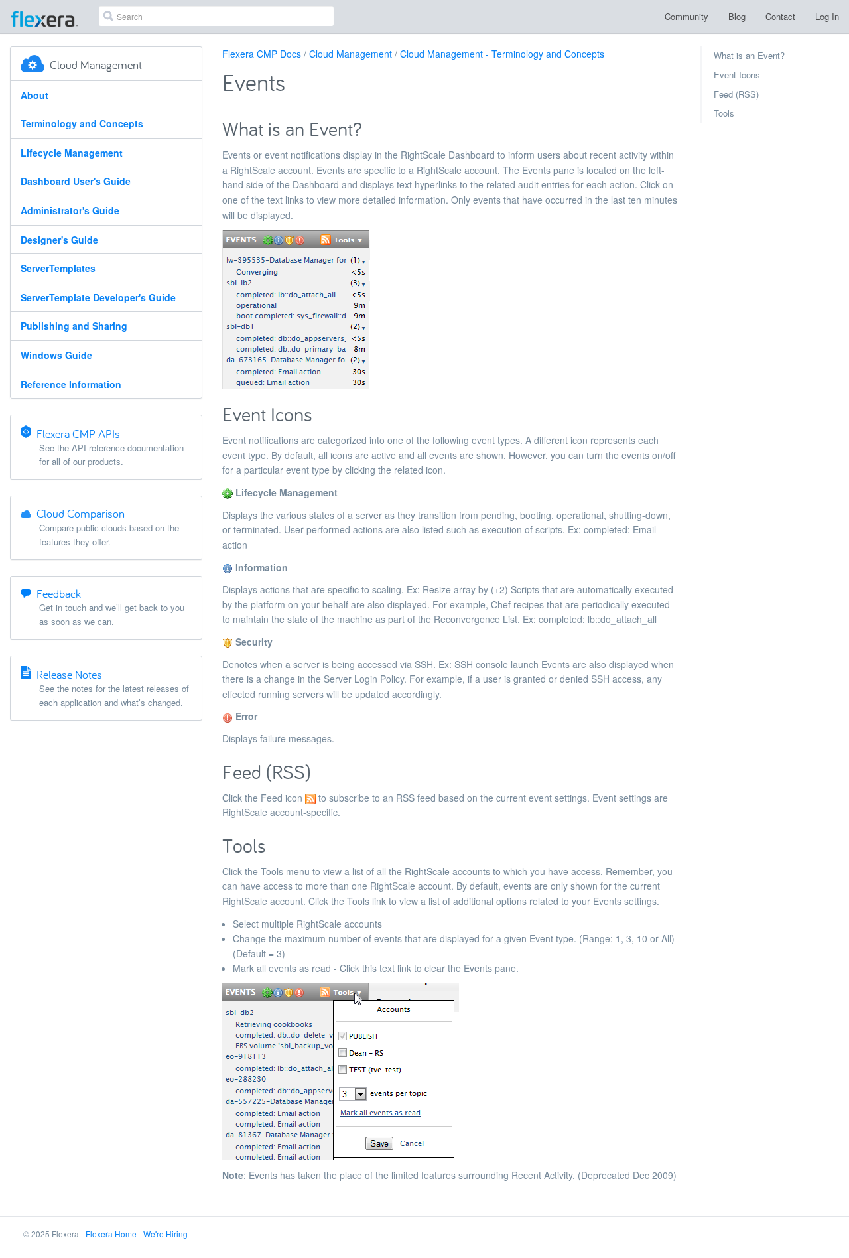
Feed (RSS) (736, 94)
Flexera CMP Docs (261, 53)
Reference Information (71, 384)
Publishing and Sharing (74, 325)
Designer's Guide (59, 239)
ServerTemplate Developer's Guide (98, 297)
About (34, 95)
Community (686, 16)
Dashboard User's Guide (76, 181)
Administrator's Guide (70, 210)
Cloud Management (350, 53)
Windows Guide (56, 355)
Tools (724, 113)
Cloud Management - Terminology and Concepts (502, 53)
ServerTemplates (58, 268)
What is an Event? (749, 55)
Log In (827, 16)
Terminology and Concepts (82, 123)
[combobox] (216, 16)
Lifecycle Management (72, 152)
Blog (737, 16)
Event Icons (737, 74)
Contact (780, 16)
